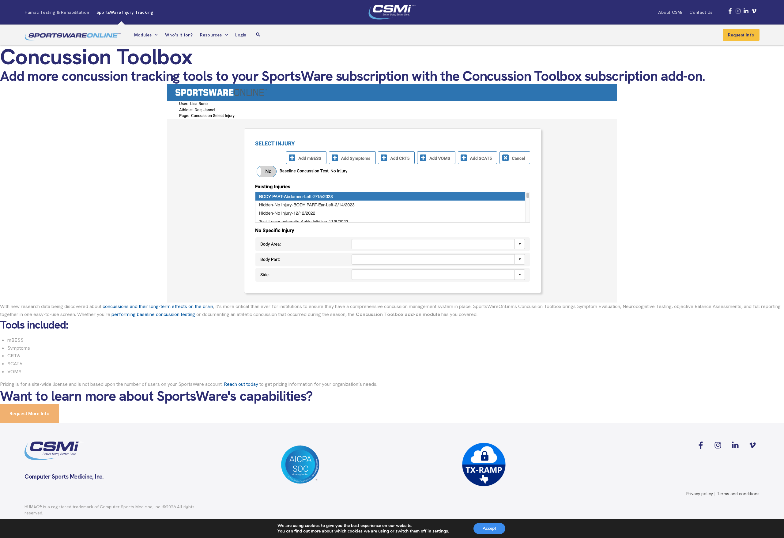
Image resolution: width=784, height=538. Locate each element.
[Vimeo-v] (754, 11)
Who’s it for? (179, 35)
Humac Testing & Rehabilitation (56, 12)
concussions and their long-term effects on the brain (158, 306)
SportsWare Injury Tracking (124, 12)
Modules (143, 35)
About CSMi (670, 12)
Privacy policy (699, 493)
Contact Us (700, 12)
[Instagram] (738, 11)
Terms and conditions (738, 493)
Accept (489, 528)
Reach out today (241, 384)
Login (240, 35)
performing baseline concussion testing (153, 314)
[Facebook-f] (730, 11)
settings (440, 531)
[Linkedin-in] (746, 11)
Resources (211, 35)
